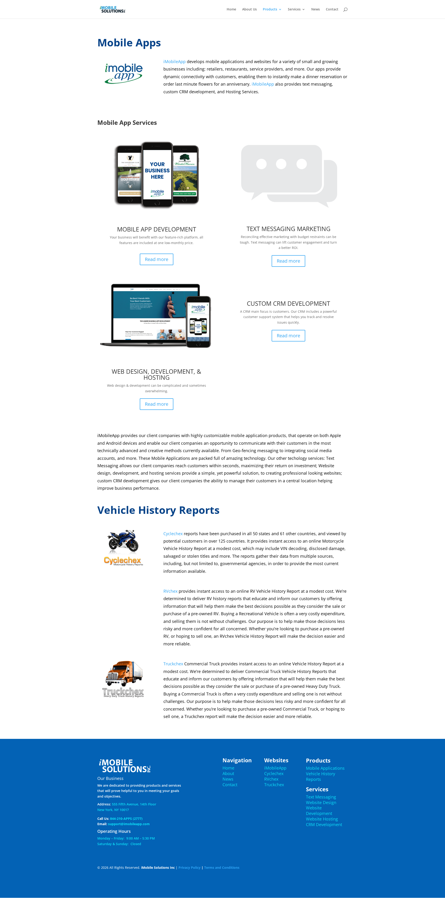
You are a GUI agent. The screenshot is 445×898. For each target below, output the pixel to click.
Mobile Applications (325, 768)
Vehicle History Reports (320, 776)
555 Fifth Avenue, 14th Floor (134, 804)
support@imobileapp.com (129, 824)
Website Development (319, 810)
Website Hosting (322, 819)
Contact (332, 9)
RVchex (170, 591)
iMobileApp (174, 61)
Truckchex (173, 663)
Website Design (321, 802)
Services (294, 9)
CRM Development (324, 824)
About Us (249, 9)
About (228, 773)
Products (270, 9)
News (315, 9)
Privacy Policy (189, 867)
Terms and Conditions (221, 867)
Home (231, 9)
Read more (156, 259)
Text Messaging (321, 797)
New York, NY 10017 (113, 810)
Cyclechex (173, 533)
